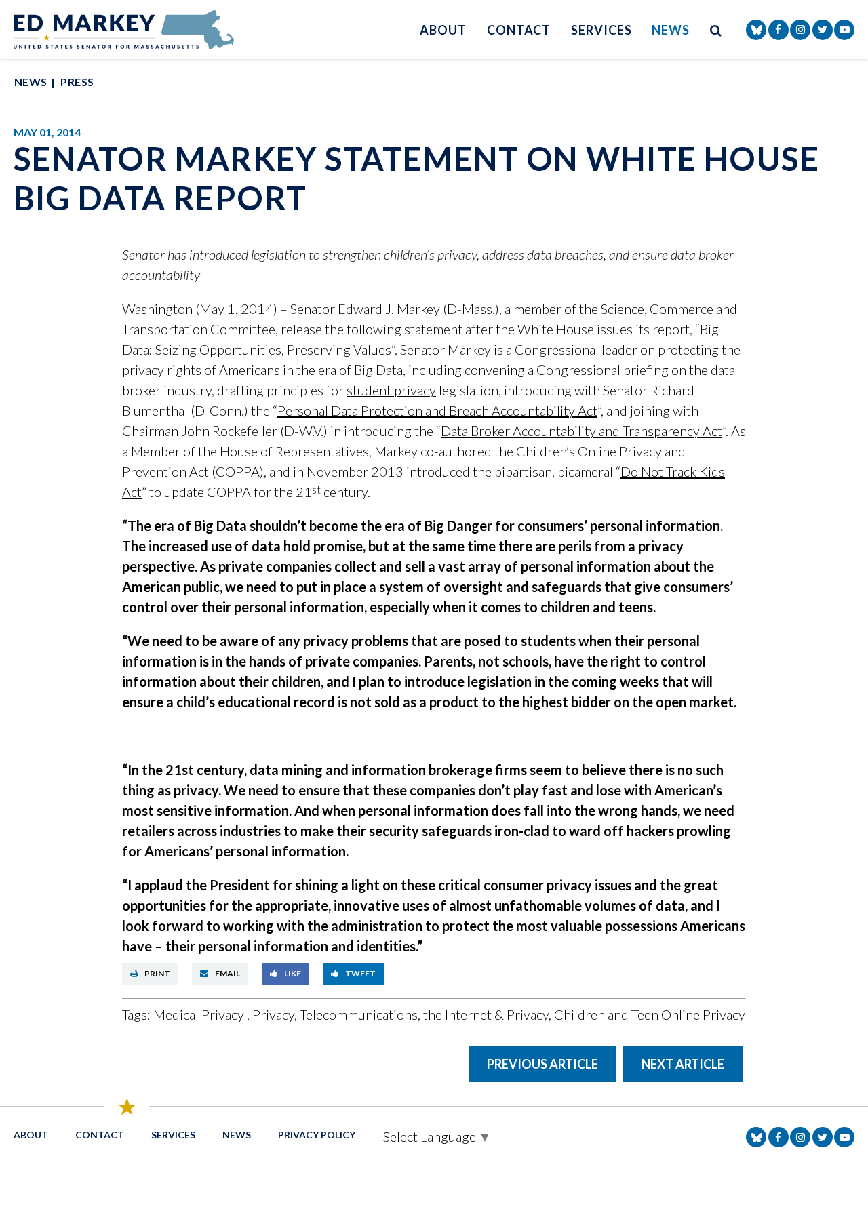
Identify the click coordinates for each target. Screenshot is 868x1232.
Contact (519, 29)
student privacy (391, 390)
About (443, 29)
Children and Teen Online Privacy (649, 1014)
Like (292, 973)
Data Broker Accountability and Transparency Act (581, 430)
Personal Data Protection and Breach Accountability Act (437, 410)
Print (157, 973)
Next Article (683, 1063)
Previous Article (542, 1063)
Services (601, 29)
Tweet (360, 973)
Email (227, 973)
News (671, 29)
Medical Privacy (200, 1014)
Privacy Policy (316, 1134)
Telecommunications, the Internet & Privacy (424, 1014)
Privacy (273, 1014)
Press (77, 81)
